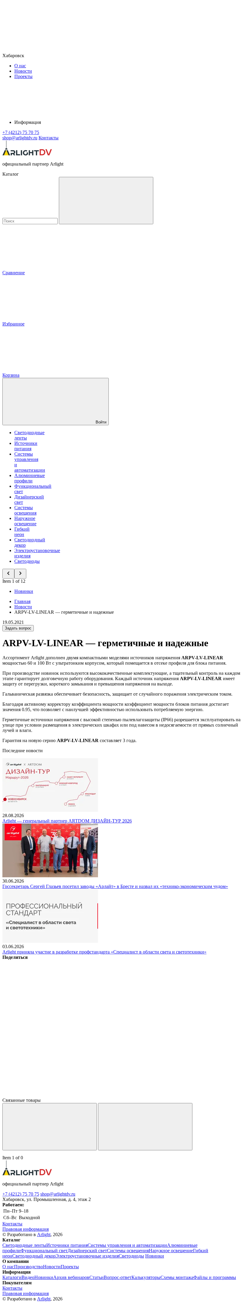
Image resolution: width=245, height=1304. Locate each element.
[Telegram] (47, 1094)
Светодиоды (27, 561)
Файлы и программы (214, 1277)
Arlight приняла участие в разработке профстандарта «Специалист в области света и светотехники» (104, 951)
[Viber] (47, 1048)
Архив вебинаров (71, 1277)
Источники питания (25, 446)
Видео (28, 1277)
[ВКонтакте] (47, 1003)
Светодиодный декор (34, 1255)
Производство (28, 1266)
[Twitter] (138, 1003)
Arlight (43, 1234)
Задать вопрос (18, 628)
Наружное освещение (25, 521)
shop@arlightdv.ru (57, 1193)
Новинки (23, 591)
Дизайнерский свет (87, 1250)
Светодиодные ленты (24, 1245)
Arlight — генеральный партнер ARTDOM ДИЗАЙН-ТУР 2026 (67, 820)
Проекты (23, 76)
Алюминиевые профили (29, 478)
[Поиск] (106, 200)
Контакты (49, 137)
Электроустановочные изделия (87, 1255)
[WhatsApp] (138, 1048)
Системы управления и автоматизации (127, 1245)
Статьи (96, 1277)
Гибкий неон (22, 531)
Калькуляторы (145, 1277)
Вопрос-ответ (117, 1277)
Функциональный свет (44, 1250)
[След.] (145, 1126)
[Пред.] (49, 1126)
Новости (23, 71)
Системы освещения (25, 510)
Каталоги (12, 1277)
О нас (20, 65)
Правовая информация (25, 1229)
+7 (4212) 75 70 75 (20, 1193)
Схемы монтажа (176, 1277)
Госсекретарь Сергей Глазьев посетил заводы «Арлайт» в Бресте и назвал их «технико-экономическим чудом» (115, 886)
